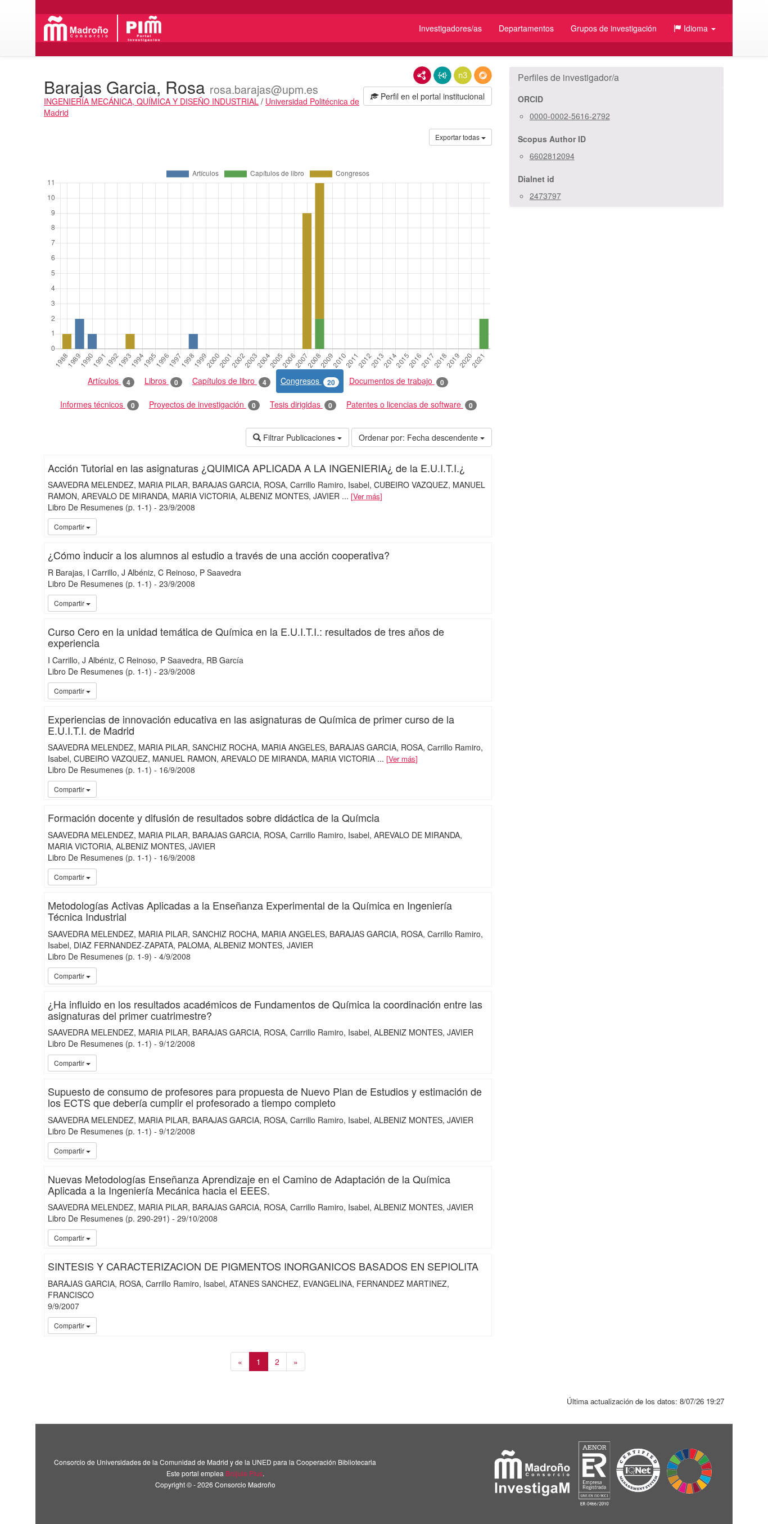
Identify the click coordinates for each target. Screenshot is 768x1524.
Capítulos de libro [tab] (229, 381)
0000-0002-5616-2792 (570, 115)
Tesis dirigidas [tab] (301, 404)
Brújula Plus (244, 1473)
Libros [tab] (161, 381)
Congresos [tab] (308, 381)
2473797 (545, 195)
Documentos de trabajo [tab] (396, 381)
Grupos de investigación (614, 28)
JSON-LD (442, 75)
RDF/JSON (483, 75)
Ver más (366, 496)
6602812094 (552, 155)
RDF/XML (422, 75)
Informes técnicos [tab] (97, 404)
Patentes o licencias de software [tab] (409, 404)
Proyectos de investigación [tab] (202, 404)
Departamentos (526, 28)
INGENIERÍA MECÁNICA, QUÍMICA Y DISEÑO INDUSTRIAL (151, 101)
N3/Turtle (463, 75)
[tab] (616, 77)
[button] (694, 28)
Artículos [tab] (109, 381)
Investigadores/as (450, 28)
